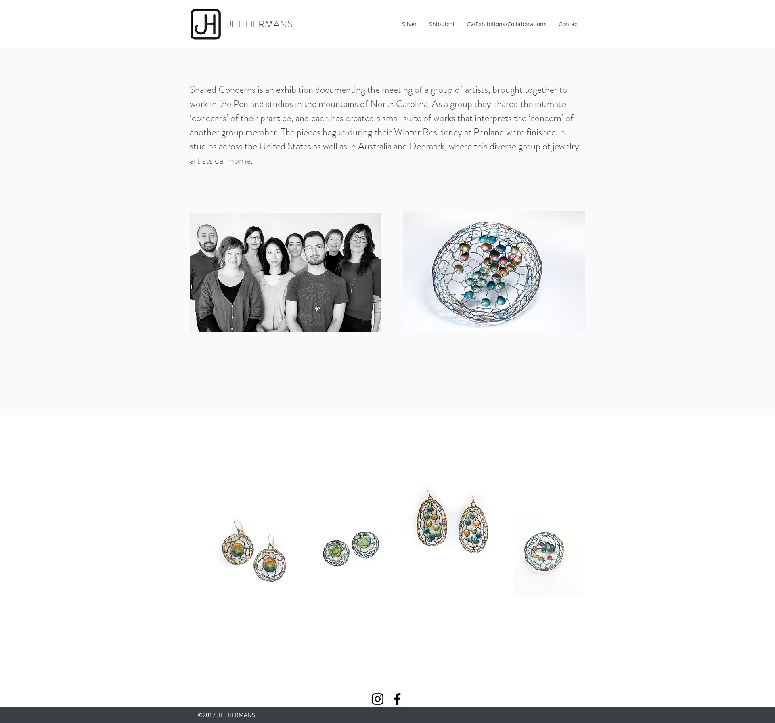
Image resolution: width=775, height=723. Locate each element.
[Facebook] (397, 699)
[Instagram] (377, 699)
